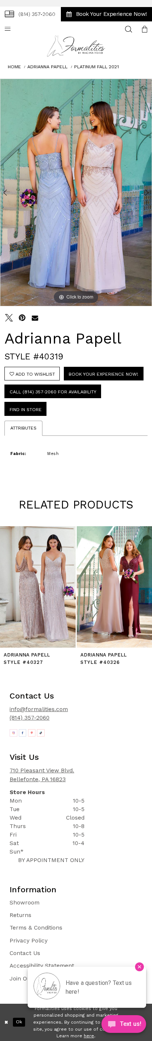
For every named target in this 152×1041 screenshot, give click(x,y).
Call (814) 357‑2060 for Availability (53, 391)
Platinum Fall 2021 (96, 66)
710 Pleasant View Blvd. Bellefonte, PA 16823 (42, 774)
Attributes (23, 428)
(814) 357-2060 (29, 717)
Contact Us (25, 953)
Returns (20, 915)
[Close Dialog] (6, 1022)
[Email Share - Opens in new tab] (35, 318)
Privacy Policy (29, 940)
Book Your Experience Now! (103, 374)
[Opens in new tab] (13, 733)
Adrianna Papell (47, 66)
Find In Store (26, 409)
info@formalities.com (39, 709)
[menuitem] (30, 14)
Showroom (24, 902)
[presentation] (38, 587)
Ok (19, 1022)
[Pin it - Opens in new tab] (22, 318)
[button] (144, 29)
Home (14, 66)
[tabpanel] (76, 192)
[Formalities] (76, 46)
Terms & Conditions (36, 927)
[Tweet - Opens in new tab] (9, 318)
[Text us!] (124, 1026)
